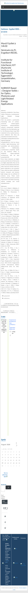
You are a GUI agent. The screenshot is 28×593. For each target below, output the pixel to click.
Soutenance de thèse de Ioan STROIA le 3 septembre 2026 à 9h (12, 324)
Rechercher (3, 484)
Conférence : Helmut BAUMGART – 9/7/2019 (8, 311)
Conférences (6, 298)
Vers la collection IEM (5, 474)
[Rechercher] (8, 487)
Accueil (10, 34)
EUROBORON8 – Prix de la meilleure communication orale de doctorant (10, 305)
